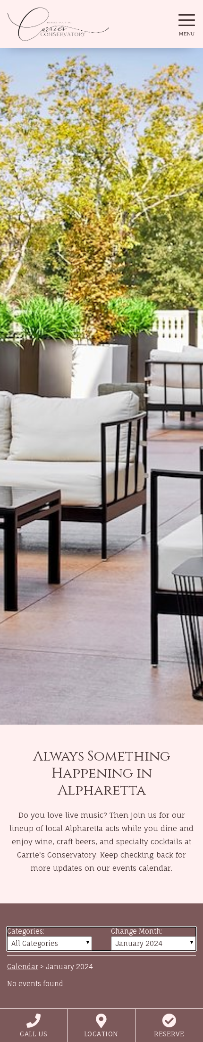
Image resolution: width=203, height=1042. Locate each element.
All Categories (34, 943)
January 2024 (138, 943)
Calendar (22, 967)
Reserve (169, 1034)
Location (101, 1034)
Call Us (33, 1034)
